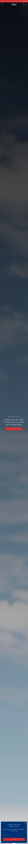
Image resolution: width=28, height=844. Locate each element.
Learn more (13, 430)
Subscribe (14, 839)
